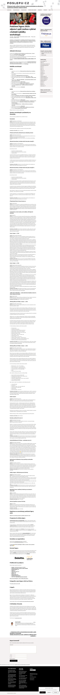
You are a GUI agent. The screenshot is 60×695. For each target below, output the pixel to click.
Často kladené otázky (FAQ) (44, 65)
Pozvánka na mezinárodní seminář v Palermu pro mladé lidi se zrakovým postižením (12, 686)
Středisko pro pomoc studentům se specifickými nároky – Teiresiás (25, 53)
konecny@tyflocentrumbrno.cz (19, 542)
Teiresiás (18, 37)
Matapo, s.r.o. (14, 573)
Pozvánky (29, 36)
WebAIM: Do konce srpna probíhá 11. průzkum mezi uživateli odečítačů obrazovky (12, 679)
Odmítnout (49, 692)
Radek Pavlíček (18, 621)
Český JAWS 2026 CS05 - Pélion (23, 675)
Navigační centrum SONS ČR (16, 575)
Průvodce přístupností (16, 9)
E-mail (11, 656)
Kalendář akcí (40, 9)
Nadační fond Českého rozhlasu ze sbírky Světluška (25, 58)
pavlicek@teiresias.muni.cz (18, 541)
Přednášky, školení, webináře (32, 9)
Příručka (42, 74)
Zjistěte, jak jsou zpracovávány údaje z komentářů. (22, 664)
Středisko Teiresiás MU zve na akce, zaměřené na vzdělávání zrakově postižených (23, 635)
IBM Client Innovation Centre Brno (21, 576)
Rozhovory (42, 84)
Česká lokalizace (32, 679)
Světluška (15, 37)
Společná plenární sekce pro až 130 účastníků (17, 520)
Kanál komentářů (32, 678)
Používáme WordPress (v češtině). (11, 693)
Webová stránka (12, 658)
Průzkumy (42, 81)
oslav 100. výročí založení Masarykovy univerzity (27, 601)
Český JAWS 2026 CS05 (22, 676)
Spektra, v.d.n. (14, 572)
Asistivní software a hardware (23, 36)
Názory (41, 69)
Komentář (11, 644)
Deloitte (12, 37)
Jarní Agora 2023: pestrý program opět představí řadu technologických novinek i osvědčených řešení (23, 682)
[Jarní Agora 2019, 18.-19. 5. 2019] (15, 583)
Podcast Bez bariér (23, 9)
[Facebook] (34, 622)
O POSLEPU (45, 9)
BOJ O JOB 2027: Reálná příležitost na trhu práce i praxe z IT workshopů (12, 682)
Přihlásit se (31, 675)
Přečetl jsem (42, 73)
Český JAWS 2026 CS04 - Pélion (23, 677)
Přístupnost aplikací (43, 76)
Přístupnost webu (43, 80)
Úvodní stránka (9, 9)
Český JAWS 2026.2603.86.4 (22, 678)
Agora (32, 36)
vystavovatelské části (26, 533)
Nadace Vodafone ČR (15, 574)
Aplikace (42, 62)
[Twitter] (35, 622)
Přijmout (42, 692)
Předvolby (55, 692)
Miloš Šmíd (20, 671)
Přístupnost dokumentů (44, 77)
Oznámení (42, 70)
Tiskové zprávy (43, 85)
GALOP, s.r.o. (13, 570)
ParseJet (20, 685)
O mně (49, 9)
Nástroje (42, 66)
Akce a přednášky (17, 36)
